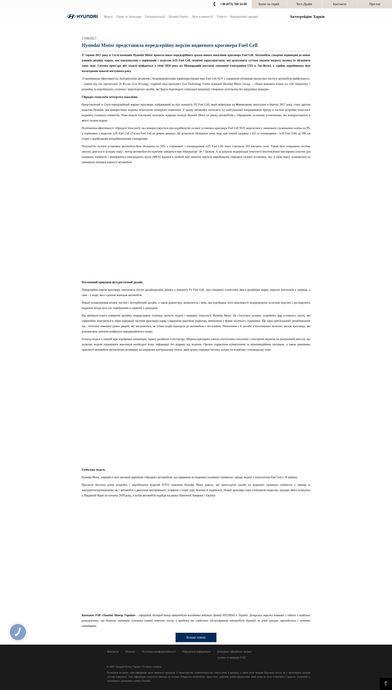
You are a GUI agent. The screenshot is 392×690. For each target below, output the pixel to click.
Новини (130, 651)
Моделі (108, 16)
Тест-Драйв (304, 4)
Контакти (339, 4)
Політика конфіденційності (159, 651)
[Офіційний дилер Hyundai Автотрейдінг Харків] (82, 17)
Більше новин (196, 637)
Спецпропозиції (155, 16)
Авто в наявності (202, 16)
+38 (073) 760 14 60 (233, 4)
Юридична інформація (196, 651)
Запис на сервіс (269, 4)
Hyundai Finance (178, 16)
